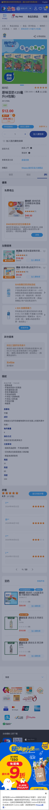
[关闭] (46, 793)
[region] (24, 800)
